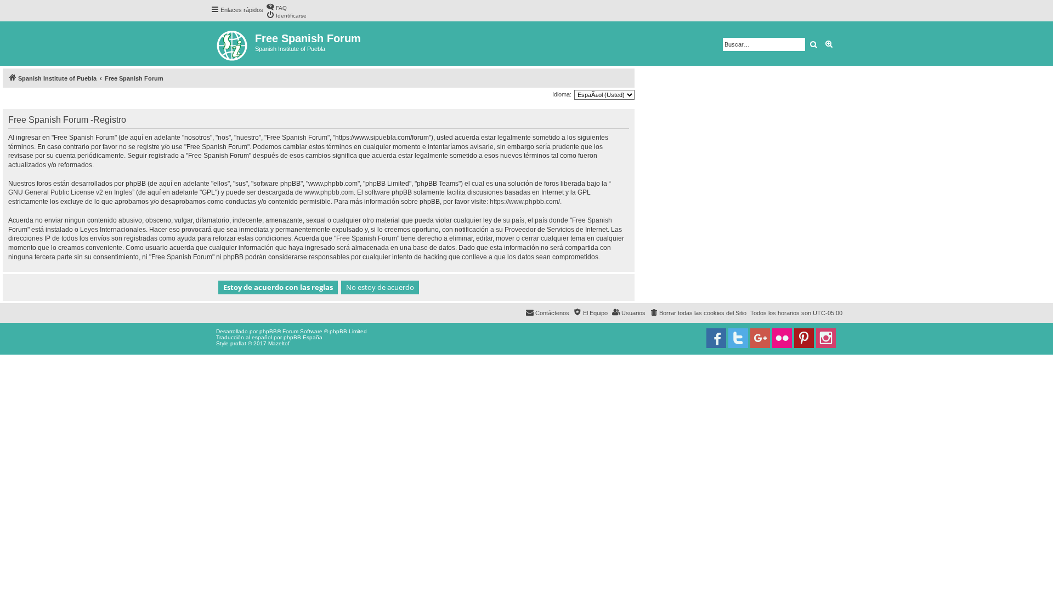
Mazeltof (279, 343)
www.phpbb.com (329, 192)
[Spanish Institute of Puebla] (233, 43)
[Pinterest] (804, 338)
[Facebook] (716, 338)
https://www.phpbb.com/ (525, 202)
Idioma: (561, 94)
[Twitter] (738, 338)
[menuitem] (276, 7)
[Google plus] (760, 338)
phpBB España (303, 337)
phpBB (268, 331)
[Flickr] (782, 338)
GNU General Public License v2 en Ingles (70, 192)
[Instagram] (826, 338)
